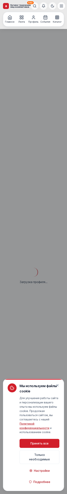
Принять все (39, 443)
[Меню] (61, 6)
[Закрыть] (57, 385)
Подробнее (41, 482)
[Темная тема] (52, 6)
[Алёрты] (43, 6)
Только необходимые (39, 457)
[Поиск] (34, 6)
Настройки (42, 471)
